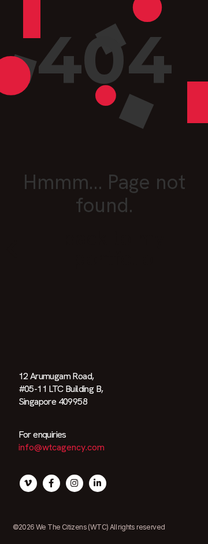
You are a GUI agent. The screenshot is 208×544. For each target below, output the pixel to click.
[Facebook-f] (51, 483)
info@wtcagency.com (61, 447)
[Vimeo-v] (28, 483)
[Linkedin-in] (97, 483)
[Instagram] (74, 483)
